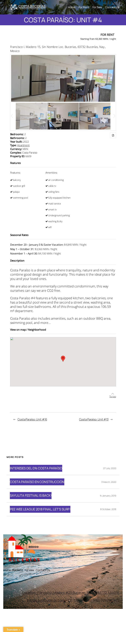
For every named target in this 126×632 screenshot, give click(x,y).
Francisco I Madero (51, 592)
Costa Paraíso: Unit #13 (93, 419)
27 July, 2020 (109, 468)
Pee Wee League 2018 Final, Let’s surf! (40, 509)
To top (112, 396)
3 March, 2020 (108, 482)
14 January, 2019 (108, 495)
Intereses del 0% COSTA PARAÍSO (36, 468)
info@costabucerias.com (45, 600)
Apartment (23, 145)
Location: (29, 592)
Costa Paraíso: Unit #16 (32, 419)
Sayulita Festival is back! (31, 495)
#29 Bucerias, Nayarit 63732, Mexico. (92, 592)
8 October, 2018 (108, 509)
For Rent (107, 35)
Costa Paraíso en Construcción (37, 482)
